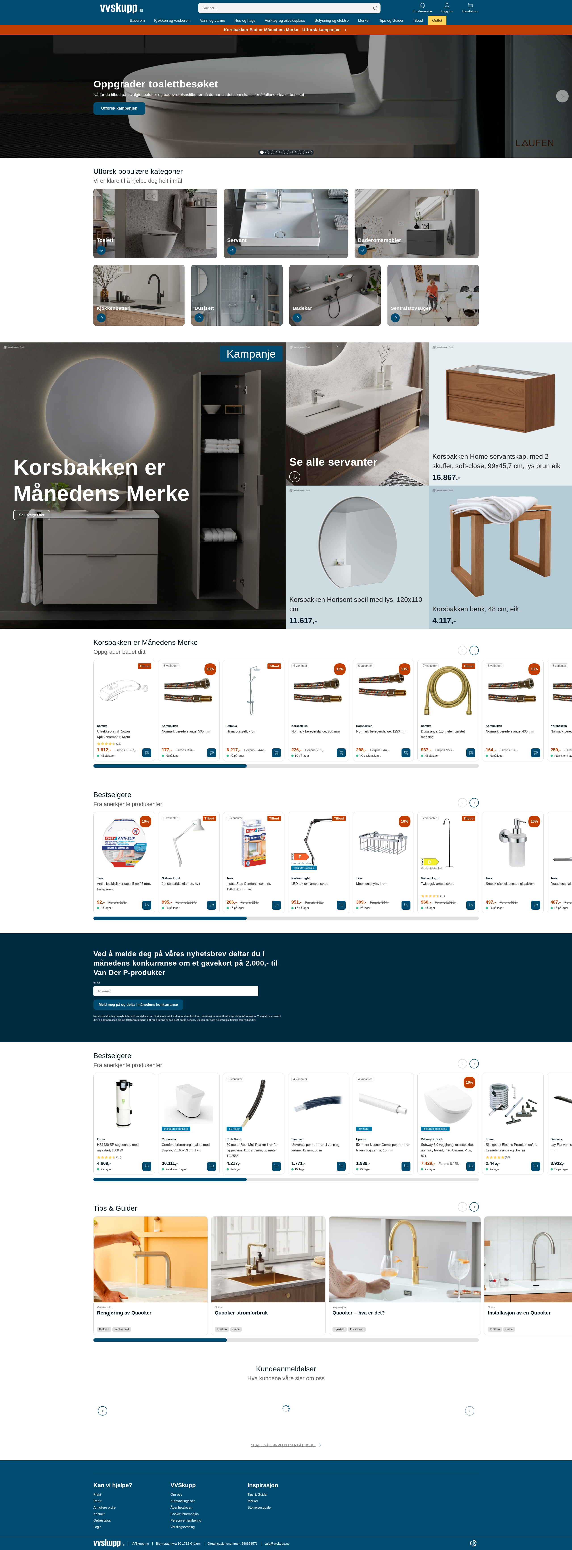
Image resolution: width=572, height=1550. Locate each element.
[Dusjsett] (237, 324)
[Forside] (121, 8)
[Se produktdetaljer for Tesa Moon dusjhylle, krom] (383, 842)
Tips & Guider (257, 1494)
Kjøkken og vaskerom (172, 20)
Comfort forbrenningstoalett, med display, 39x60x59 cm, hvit (186, 1147)
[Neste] (562, 96)
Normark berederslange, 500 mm (186, 731)
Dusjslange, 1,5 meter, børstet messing (443, 734)
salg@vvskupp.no (277, 1543)
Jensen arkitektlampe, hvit (181, 883)
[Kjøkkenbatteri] (139, 324)
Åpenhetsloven (181, 1507)
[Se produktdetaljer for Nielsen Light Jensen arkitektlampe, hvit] (188, 842)
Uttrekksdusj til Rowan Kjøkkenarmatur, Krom (113, 734)
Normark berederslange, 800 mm (315, 731)
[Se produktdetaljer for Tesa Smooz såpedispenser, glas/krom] (512, 842)
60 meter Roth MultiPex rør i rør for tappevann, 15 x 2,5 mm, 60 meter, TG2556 (252, 1150)
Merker (364, 20)
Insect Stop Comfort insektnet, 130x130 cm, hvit (249, 886)
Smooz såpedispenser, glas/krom (510, 883)
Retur (97, 1501)
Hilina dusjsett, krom (241, 731)
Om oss (176, 1494)
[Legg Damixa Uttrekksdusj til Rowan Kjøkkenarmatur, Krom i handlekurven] (146, 752)
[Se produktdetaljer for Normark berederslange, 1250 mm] (383, 690)
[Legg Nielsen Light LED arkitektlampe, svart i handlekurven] (341, 905)
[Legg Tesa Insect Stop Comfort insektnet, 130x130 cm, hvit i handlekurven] (276, 905)
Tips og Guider (391, 20)
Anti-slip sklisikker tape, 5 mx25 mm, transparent (124, 886)
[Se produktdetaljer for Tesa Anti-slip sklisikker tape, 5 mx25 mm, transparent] (124, 842)
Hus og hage (244, 20)
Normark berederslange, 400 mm (510, 731)
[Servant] (286, 257)
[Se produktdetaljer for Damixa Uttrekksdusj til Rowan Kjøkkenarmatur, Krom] (124, 690)
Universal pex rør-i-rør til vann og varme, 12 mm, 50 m (315, 1147)
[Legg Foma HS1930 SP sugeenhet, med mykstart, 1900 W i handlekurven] (146, 1166)
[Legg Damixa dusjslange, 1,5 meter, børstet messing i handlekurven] (470, 752)
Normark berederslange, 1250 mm (381, 731)
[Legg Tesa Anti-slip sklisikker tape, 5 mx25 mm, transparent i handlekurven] (146, 905)
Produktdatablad (301, 863)
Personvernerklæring (185, 1520)
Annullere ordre (104, 1507)
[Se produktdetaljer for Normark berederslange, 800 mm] (318, 690)
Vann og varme (212, 20)
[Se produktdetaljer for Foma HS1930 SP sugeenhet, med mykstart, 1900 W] (124, 1103)
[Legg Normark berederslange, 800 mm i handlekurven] (341, 752)
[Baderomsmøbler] (417, 257)
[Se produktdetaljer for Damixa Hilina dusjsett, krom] (253, 690)
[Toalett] (155, 257)
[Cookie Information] (473, 1543)
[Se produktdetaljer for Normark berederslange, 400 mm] (512, 690)
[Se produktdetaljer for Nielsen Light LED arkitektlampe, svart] (318, 842)
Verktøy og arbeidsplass (285, 20)
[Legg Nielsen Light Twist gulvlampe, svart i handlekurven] (470, 905)
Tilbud (418, 20)
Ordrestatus (102, 1520)
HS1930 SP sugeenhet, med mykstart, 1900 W (118, 1147)
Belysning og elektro (332, 20)
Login (97, 1527)
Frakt (97, 1494)
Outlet (437, 20)
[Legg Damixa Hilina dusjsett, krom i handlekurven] (276, 752)
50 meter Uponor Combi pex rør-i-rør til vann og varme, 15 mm (383, 1147)
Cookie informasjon (184, 1514)
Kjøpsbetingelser (182, 1501)
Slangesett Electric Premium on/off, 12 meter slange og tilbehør (511, 1147)
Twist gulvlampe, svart (437, 883)
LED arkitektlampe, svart (309, 883)
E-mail (96, 982)
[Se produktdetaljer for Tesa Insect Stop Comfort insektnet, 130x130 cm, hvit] (253, 842)
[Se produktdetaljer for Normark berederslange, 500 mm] (188, 690)
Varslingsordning (182, 1527)
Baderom (137, 20)
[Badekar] (335, 324)
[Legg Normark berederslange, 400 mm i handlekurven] (535, 752)
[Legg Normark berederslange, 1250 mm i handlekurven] (406, 752)
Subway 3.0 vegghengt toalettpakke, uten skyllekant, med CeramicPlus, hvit (447, 1150)
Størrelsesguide (259, 1507)
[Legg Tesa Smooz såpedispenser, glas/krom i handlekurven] (535, 905)
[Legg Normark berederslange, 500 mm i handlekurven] (211, 752)
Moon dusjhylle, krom (371, 883)
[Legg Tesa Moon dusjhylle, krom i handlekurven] (406, 905)
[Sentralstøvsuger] (433, 324)
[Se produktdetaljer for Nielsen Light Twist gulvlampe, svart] (448, 842)
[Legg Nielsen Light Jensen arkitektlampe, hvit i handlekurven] (211, 905)
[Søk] (375, 8)
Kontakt (99, 1514)
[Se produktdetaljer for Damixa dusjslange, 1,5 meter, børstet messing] (448, 690)
